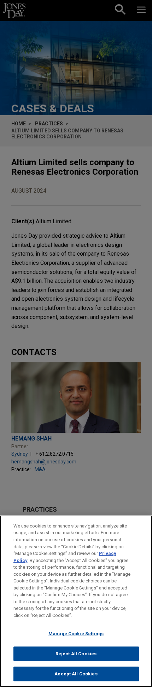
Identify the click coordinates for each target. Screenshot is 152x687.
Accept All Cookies (75, 673)
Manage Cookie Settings (76, 633)
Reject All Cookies (76, 653)
